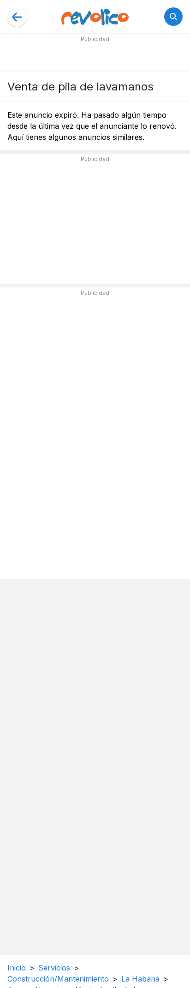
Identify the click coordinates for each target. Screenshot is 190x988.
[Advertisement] (95, 56)
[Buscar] (173, 16)
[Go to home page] (95, 16)
